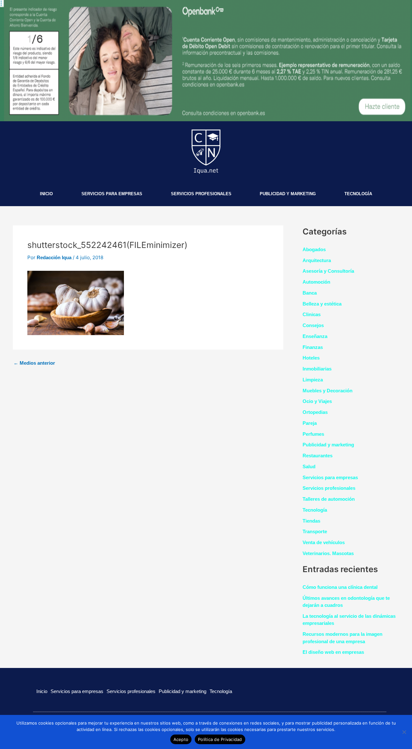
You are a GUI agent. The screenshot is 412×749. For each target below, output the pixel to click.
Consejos (313, 325)
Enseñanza (315, 336)
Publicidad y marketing (288, 193)
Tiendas (311, 521)
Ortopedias (315, 412)
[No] (404, 732)
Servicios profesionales (201, 193)
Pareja (310, 423)
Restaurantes (317, 455)
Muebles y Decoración (327, 390)
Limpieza (313, 379)
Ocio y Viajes (317, 401)
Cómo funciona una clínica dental (340, 587)
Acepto (181, 739)
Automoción (316, 282)
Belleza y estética (322, 303)
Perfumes (313, 434)
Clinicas (312, 314)
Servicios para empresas (111, 193)
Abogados (314, 249)
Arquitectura (317, 260)
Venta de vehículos (324, 542)
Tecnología (358, 193)
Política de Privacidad (220, 739)
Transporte (315, 531)
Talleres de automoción (329, 499)
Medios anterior (34, 363)
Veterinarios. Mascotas (328, 553)
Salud (309, 466)
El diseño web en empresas (333, 652)
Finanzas (313, 347)
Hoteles (311, 358)
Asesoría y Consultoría (328, 271)
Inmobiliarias (317, 368)
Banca (310, 293)
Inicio (46, 193)
